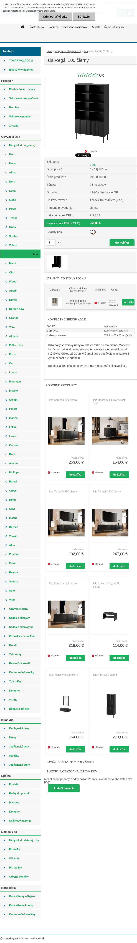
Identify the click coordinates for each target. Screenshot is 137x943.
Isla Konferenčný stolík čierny (106, 585)
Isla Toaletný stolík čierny (63, 674)
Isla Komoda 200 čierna (63, 583)
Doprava (53, 26)
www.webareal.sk (34, 938)
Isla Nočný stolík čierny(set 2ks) (109, 401)
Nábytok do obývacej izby (68, 51)
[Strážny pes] (93, 230)
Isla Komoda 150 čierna (63, 399)
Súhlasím (84, 16)
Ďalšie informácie (114, 26)
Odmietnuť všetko (55, 16)
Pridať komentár (64, 788)
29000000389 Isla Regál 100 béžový (78, 302)
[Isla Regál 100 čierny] (90, 79)
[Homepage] (22, 27)
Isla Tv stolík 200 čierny (107, 491)
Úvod (49, 51)
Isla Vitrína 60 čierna (105, 674)
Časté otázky (37, 26)
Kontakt (96, 26)
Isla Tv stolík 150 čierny (63, 491)
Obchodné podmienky (74, 26)
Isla (86, 51)
